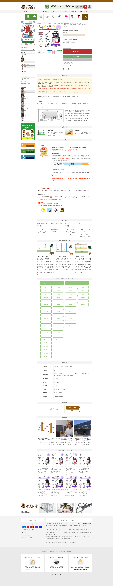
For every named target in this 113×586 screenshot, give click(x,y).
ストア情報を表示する (68, 65)
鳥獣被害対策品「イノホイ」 (42, 23)
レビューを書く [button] (72, 407)
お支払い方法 (54, 11)
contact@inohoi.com (80, 567)
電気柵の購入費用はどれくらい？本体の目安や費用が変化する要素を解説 (46, 439)
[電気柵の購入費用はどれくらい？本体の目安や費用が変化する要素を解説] (46, 428)
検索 (85, 18)
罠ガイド (36, 11)
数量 (64, 44)
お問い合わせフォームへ (80, 569)
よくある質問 (64, 11)
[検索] (33, 49)
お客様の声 (73, 11)
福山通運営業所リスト (58, 529)
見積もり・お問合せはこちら (77, 59)
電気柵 (54, 23)
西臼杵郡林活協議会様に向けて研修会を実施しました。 (64, 439)
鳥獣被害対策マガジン (84, 11)
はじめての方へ (27, 11)
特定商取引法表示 (52, 551)
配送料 (64, 42)
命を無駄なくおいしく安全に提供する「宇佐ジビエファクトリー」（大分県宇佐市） (83, 439)
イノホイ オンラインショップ (58, 582)
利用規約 (44, 551)
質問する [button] (73, 410)
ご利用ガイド (45, 11)
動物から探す (34, 18)
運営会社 (69, 551)
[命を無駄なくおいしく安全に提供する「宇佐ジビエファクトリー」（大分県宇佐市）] (82, 428)
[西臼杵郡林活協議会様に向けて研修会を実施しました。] (64, 428)
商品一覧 (27, 18)
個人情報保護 (62, 551)
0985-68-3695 (56, 567)
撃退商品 (50, 23)
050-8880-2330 (32, 567)
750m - (70, 35)
